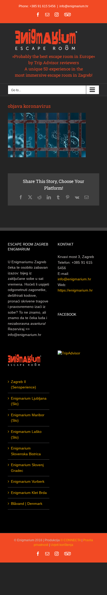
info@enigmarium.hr (73, 6)
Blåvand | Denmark (26, 503)
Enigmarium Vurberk (27, 481)
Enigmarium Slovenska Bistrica (26, 451)
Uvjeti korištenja (62, 545)
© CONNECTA (71, 540)
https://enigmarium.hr (75, 290)
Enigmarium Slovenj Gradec (27, 468)
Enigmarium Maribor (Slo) (27, 418)
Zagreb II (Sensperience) (23, 384)
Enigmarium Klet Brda (29, 493)
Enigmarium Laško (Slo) (26, 434)
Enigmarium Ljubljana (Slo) (28, 401)
